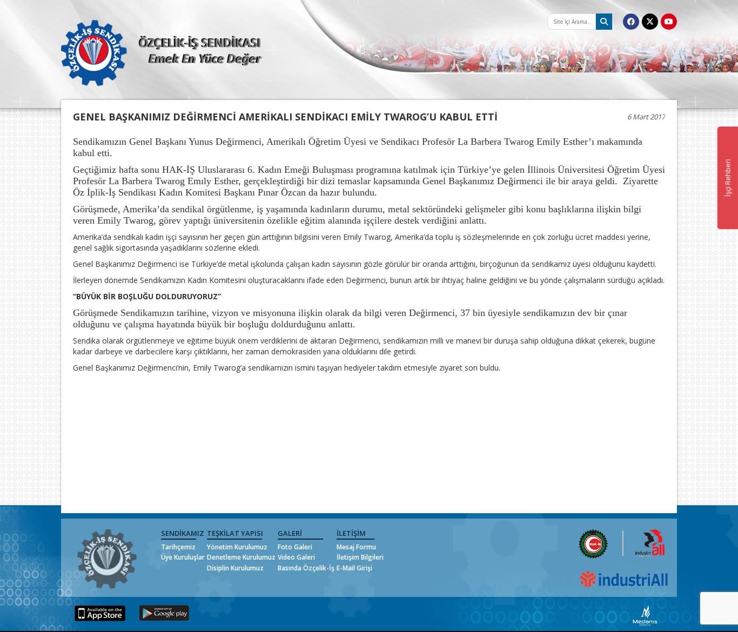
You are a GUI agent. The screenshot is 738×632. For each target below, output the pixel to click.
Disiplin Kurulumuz (235, 568)
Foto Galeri (295, 547)
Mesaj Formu (356, 547)
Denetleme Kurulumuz (241, 557)
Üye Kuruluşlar (183, 557)
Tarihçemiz (178, 547)
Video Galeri (296, 557)
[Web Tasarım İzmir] (645, 615)
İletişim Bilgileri (360, 557)
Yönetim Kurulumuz (237, 547)
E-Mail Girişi (354, 568)
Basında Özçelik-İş (306, 568)
